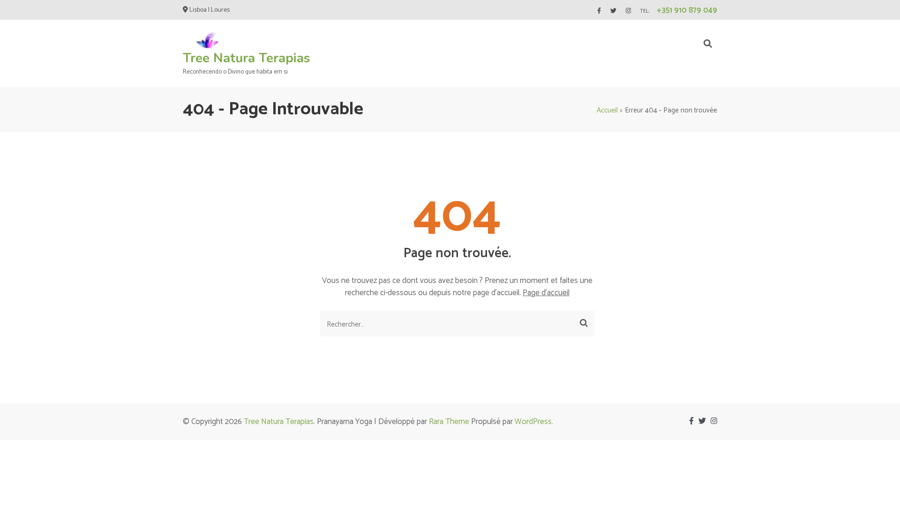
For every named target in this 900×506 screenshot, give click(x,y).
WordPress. (534, 421)
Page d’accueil (546, 292)
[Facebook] (599, 11)
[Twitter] (613, 11)
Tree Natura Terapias (246, 58)
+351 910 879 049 (687, 10)
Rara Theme (449, 421)
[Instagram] (628, 11)
